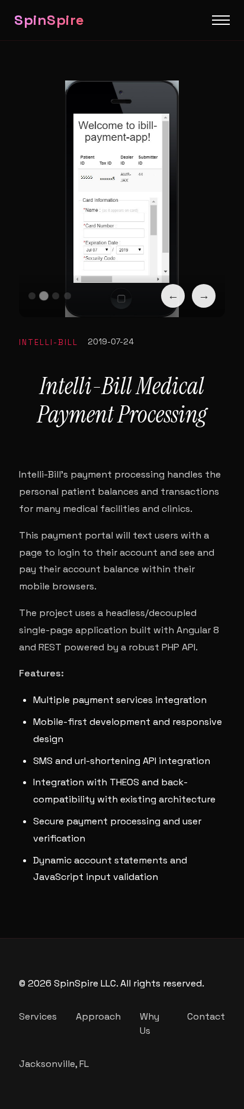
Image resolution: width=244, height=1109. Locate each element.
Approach (98, 1016)
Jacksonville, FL (54, 1064)
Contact (206, 1016)
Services (38, 1016)
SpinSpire (49, 20)
